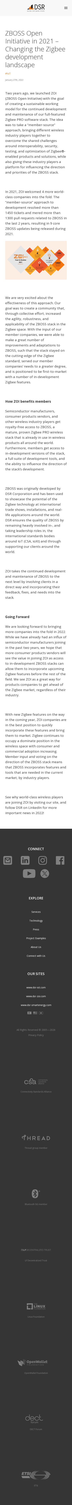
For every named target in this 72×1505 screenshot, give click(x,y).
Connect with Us (36, 955)
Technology (36, 920)
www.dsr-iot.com (36, 987)
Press (36, 929)
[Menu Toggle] (65, 7)
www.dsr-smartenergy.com (36, 1005)
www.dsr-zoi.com (36, 996)
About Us (36, 947)
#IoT (8, 73)
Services (36, 911)
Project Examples (36, 938)
